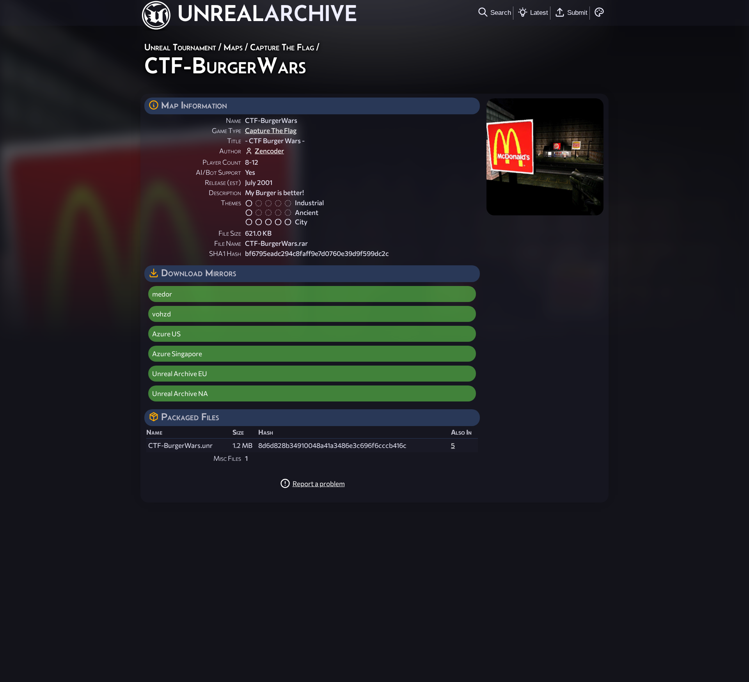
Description (225, 192)
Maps (233, 47)
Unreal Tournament (180, 47)
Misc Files (227, 458)
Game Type (226, 130)
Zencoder (269, 151)
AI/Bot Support (218, 172)
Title (234, 141)
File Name (227, 243)
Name (233, 120)
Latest (539, 12)
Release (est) (223, 182)
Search (500, 12)
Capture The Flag (282, 47)
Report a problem (319, 484)
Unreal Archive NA (180, 393)
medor (162, 294)
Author (230, 151)
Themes (231, 203)
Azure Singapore (177, 354)
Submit (577, 12)
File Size (229, 233)
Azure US (166, 334)
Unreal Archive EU (179, 373)
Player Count (221, 162)
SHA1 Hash (225, 253)
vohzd (161, 314)
